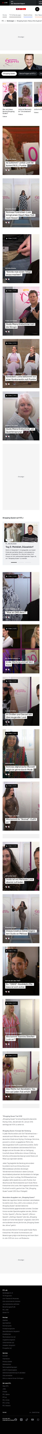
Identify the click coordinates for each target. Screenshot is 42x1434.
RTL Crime (6, 1400)
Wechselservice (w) (9, 1337)
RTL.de (5, 1290)
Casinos (5, 1320)
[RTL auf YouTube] (32, 1419)
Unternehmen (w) (8, 1342)
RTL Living (6, 1403)
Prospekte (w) (7, 1348)
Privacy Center (7, 1361)
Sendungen (10, 21)
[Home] (21, 9)
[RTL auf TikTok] (27, 1419)
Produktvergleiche (9, 1328)
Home (4, 1412)
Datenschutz (7, 1364)
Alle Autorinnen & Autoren (11, 1301)
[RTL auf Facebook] (15, 1419)
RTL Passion (6, 1405)
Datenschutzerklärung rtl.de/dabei (14, 1373)
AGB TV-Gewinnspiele (10, 1370)
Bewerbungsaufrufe (9, 1307)
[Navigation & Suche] (37, 9)
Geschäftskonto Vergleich (11, 1331)
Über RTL (6, 1386)
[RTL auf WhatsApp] (38, 1419)
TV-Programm (7, 1296)
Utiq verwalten (7, 1375)
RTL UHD (6, 1310)
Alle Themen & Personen (11, 1298)
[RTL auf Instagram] (21, 1419)
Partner (5, 1317)
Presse (5, 1391)
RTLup (5, 1397)
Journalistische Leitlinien (11, 1304)
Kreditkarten (7, 1334)
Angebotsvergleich (9, 1340)
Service (5, 1353)
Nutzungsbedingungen (10, 1367)
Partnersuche (7, 1326)
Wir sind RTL (7, 1383)
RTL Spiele (6, 1394)
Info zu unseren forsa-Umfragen (13, 1378)
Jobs (4, 1389)
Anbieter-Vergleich (9, 1345)
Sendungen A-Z (8, 1293)
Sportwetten (7, 1323)
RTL (3, 21)
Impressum (6, 1358)
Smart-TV (6, 1312)
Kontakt (5, 1356)
